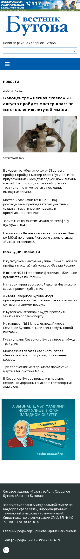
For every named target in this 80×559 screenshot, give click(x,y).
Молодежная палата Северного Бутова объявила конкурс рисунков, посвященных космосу (36, 355)
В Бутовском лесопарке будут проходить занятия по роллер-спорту (34, 314)
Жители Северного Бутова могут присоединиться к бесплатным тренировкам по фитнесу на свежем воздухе (40, 300)
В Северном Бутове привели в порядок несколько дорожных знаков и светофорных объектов (37, 382)
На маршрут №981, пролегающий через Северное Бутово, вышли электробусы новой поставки (38, 327)
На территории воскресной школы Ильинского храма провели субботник (39, 286)
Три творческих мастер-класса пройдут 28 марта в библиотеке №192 (35, 369)
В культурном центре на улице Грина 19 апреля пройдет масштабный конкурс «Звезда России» (40, 263)
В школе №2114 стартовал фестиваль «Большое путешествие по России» (40, 275)
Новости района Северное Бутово (29, 42)
